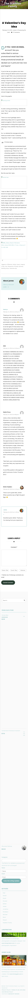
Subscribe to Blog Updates (11, 881)
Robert (5, 920)
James (14, 30)
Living (2, 266)
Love (6, 266)
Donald (5, 901)
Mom (4, 917)
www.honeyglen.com (16, 974)
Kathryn (5, 309)
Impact (18, 264)
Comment (14, 547)
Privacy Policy (6, 990)
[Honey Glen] (14, 965)
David (4, 898)
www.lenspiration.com (8, 943)
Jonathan (5, 909)
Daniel (4, 895)
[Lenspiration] (14, 936)
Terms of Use (15, 990)
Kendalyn (5, 912)
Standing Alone (5, 268)
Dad (4, 893)
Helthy (14, 264)
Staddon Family (7, 922)
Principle (16, 266)
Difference (9, 264)
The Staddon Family (12, 5)
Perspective (10, 266)
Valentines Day (13, 268)
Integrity (23, 264)
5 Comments (16, 32)
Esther (5, 904)
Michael (5, 914)
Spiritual (21, 266)
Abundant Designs (13, 994)
